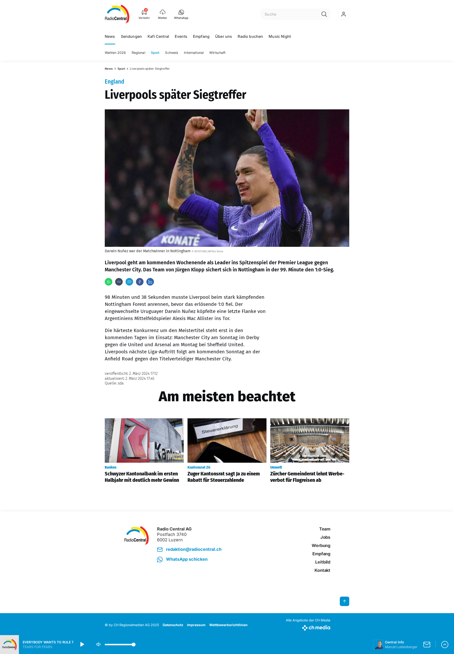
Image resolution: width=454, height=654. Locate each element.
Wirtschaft (217, 53)
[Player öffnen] (444, 644)
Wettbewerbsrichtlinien (228, 625)
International (194, 53)
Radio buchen (250, 36)
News (110, 36)
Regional (138, 53)
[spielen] (82, 644)
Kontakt (322, 570)
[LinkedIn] (150, 282)
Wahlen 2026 (115, 53)
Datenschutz (173, 625)
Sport (155, 53)
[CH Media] (308, 627)
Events (181, 36)
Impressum (196, 625)
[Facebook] (140, 282)
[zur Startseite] (117, 14)
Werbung (321, 545)
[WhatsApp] (108, 282)
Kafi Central (158, 36)
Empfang (201, 36)
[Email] (129, 282)
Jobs (325, 537)
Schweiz (171, 53)
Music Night (280, 36)
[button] (181, 14)
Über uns (223, 36)
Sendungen (131, 36)
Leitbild (322, 562)
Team (324, 528)
